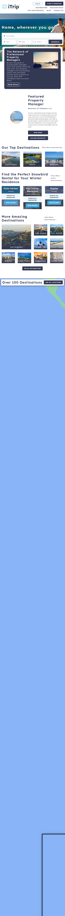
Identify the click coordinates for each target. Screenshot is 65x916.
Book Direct (13, 85)
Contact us (58, 10)
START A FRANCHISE (54, 3)
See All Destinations (32, 268)
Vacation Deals (56, 7)
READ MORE (38, 132)
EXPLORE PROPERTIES (38, 138)
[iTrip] (11, 6)
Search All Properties (11, 196)
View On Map (11, 203)
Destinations (41, 7)
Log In (37, 4)
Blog (49, 10)
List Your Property (35, 10)
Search (55, 41)
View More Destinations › (52, 147)
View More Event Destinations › (57, 178)
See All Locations (53, 282)
